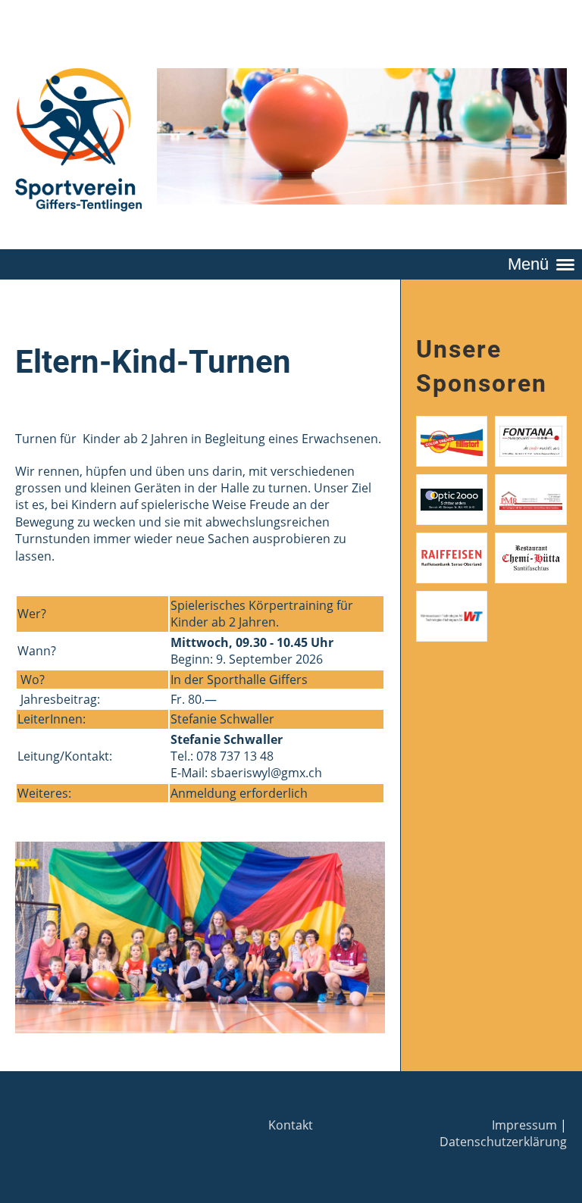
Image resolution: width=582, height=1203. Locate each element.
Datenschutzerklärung (503, 1141)
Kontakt (290, 1125)
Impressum (524, 1125)
